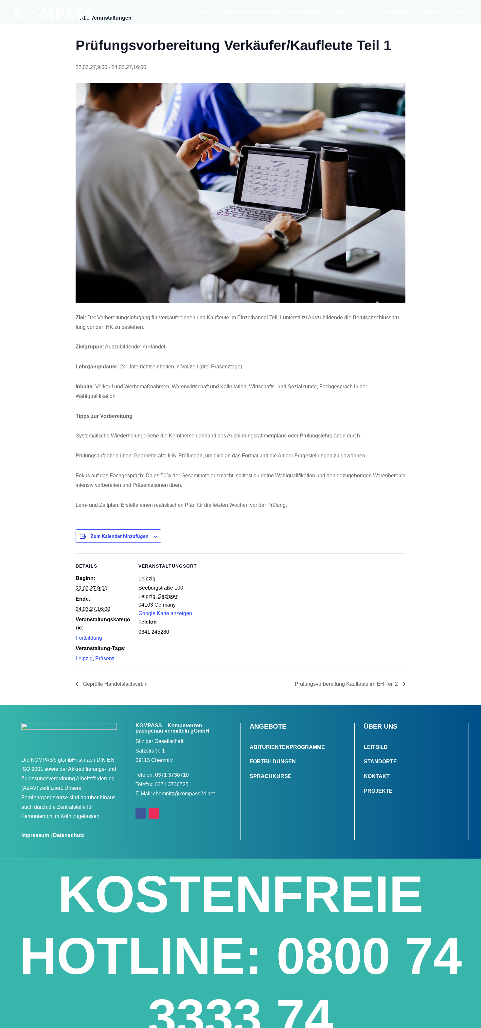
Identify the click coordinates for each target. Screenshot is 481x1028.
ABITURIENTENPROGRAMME (287, 747)
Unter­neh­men (398, 11)
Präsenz (105, 658)
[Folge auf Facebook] (140, 813)
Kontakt (377, 776)
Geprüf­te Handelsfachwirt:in (115, 684)
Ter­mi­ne (461, 11)
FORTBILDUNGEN (273, 761)
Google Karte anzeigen (165, 613)
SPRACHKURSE (271, 776)
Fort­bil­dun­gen (348, 11)
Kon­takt (433, 11)
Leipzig (84, 658)
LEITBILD (376, 747)
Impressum (35, 835)
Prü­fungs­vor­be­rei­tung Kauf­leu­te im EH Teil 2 (347, 684)
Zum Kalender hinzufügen (120, 536)
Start (205, 11)
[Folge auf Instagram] (154, 813)
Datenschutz (68, 835)
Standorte (380, 761)
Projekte (378, 791)
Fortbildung (89, 638)
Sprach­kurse (305, 11)
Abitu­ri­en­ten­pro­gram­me (251, 11)
